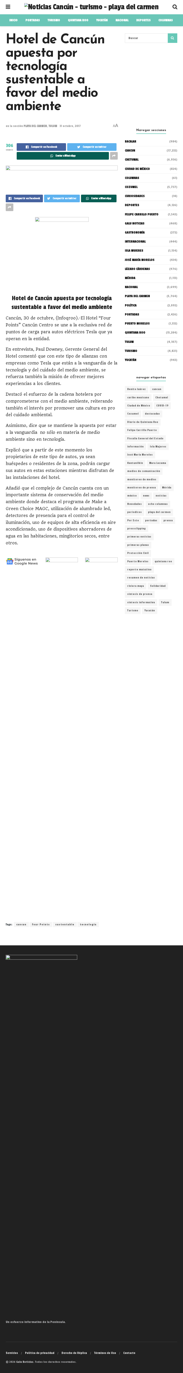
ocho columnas (158, 504)
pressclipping (136, 528)
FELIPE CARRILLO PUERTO (141, 214)
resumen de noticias (141, 577)
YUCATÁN (102, 20)
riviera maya (135, 586)
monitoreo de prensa (141, 487)
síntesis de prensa (139, 594)
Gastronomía (135, 232)
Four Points (41, 924)
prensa (168, 520)
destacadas (152, 413)
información (135, 446)
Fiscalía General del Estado (145, 438)
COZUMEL (131, 187)
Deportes (143, 20)
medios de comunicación (143, 471)
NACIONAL (122, 20)
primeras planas (138, 545)
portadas (151, 520)
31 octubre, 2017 (70, 126)
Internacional (135, 241)
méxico (132, 495)
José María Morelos (140, 454)
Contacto (129, 1353)
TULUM (53, 126)
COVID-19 (162, 405)
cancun (21, 924)
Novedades (134, 504)
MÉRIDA (130, 278)
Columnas (165, 20)
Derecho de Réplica (74, 1353)
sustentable (64, 924)
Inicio (13, 20)
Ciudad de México (137, 169)
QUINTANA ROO (78, 20)
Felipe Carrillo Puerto (142, 430)
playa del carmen (159, 512)
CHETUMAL (131, 160)
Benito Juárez (136, 389)
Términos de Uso (105, 1353)
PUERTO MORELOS (137, 323)
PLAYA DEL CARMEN (35, 126)
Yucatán (130, 360)
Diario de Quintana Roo (142, 422)
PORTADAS (32, 20)
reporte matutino (139, 569)
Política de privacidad (39, 1353)
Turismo (54, 20)
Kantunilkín (135, 463)
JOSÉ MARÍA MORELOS (139, 260)
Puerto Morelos (137, 561)
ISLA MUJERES (134, 251)
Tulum (165, 602)
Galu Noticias (134, 223)
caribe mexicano (138, 397)
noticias (161, 495)
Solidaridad (158, 586)
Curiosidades (135, 196)
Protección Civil (138, 553)
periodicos (134, 512)
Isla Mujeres (158, 446)
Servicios (12, 1353)
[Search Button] (172, 38)
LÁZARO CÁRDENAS (137, 269)
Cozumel (133, 413)
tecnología (88, 924)
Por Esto (133, 520)
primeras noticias (139, 536)
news (146, 495)
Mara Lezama (157, 463)
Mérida (166, 487)
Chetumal (161, 397)
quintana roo (163, 561)
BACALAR (130, 141)
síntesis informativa (141, 602)
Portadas (132, 314)
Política (131, 305)
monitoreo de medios (141, 479)
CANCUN (130, 150)
